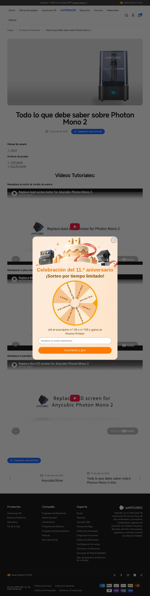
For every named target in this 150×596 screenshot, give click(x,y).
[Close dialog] (113, 240)
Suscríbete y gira (75, 350)
